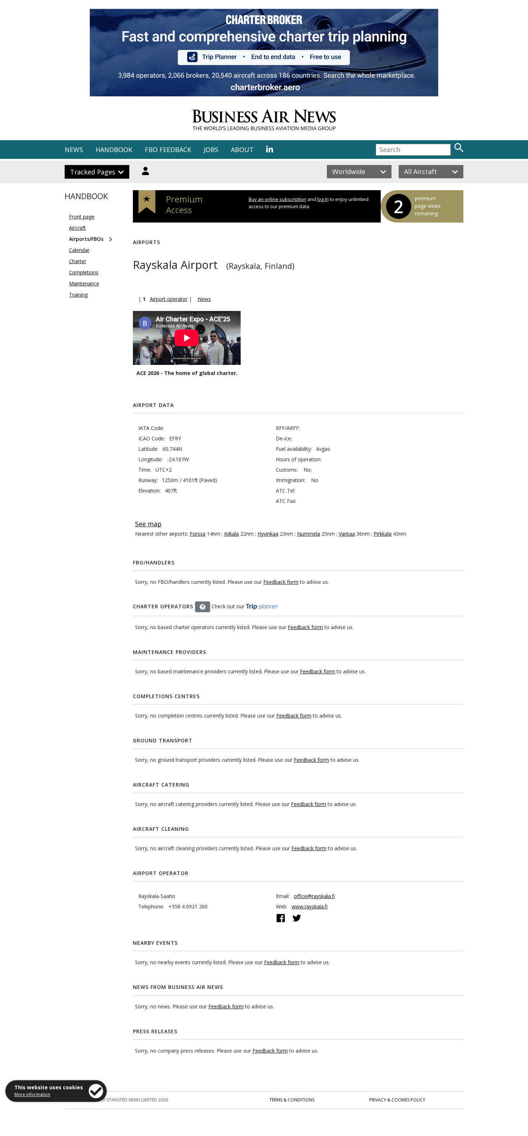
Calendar (79, 250)
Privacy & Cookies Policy (397, 1100)
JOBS (211, 149)
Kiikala (231, 533)
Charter (77, 261)
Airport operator (168, 299)
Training (78, 294)
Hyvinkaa (268, 533)
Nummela (308, 533)
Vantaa (347, 533)
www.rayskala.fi (310, 906)
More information (32, 1094)
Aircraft (77, 227)
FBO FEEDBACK (168, 149)
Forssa (197, 533)
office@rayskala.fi (314, 896)
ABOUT (242, 149)
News (204, 299)
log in (323, 199)
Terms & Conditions (291, 1100)
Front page (81, 216)
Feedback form (280, 581)
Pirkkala (383, 533)
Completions (83, 272)
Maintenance (84, 283)
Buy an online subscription (277, 199)
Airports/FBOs (86, 238)
